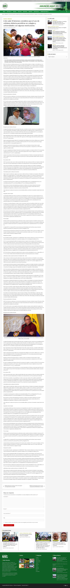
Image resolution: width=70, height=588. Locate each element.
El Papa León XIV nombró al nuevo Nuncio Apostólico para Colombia (59, 544)
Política (20, 11)
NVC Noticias (10, 585)
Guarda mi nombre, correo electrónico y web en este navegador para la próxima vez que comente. (21, 522)
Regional (37, 568)
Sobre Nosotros (44, 11)
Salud (37, 570)
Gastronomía (38, 560)
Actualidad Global (7, 530)
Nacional (37, 564)
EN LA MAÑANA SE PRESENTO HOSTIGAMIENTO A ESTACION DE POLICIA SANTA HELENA (59, 32)
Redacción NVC (13, 27)
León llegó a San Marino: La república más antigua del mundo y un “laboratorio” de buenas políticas (60, 22)
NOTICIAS (9, 11)
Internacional (55, 20)
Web (4, 517)
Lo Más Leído (51, 18)
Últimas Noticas (57, 555)
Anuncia (60, 0)
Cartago (49, 26)
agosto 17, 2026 (55, 50)
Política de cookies (51, 0)
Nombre (5, 508)
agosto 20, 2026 (50, 28)
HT (27, 585)
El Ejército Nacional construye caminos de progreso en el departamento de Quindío (13, 486)
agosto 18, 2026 (38, 549)
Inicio (4, 11)
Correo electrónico (6, 513)
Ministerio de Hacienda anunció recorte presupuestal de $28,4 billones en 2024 (36, 486)
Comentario (5, 496)
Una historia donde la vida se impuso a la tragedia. (57, 27)
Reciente (57, 26)
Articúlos (36, 11)
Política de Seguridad (17, 585)
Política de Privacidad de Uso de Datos (41, 0)
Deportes (25, 11)
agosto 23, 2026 (55, 24)
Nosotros (33, 0)
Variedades (38, 571)
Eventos (30, 11)
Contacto (56, 0)
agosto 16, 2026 (55, 546)
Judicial (14, 11)
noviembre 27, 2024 (6, 27)
